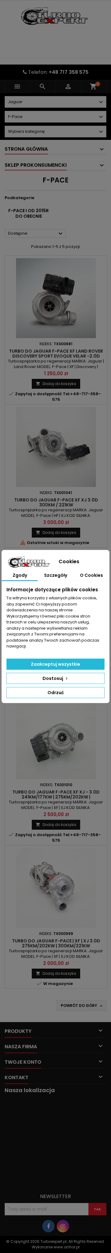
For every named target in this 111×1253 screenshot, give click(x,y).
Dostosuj (53, 678)
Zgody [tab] (20, 575)
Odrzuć (55, 692)
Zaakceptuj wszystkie (55, 664)
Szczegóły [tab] (55, 575)
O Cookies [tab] (91, 575)
